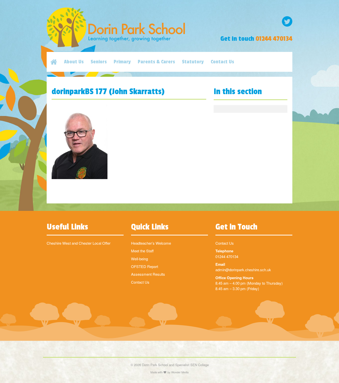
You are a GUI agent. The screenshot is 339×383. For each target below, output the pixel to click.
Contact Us (222, 62)
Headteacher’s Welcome (151, 243)
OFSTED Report (144, 266)
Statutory (193, 62)
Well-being (139, 258)
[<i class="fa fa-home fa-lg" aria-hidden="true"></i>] (57, 62)
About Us (74, 62)
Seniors (99, 62)
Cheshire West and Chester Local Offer (78, 243)
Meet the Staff (142, 250)
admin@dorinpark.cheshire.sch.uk (243, 269)
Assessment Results (148, 274)
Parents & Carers (156, 62)
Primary (122, 62)
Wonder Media (180, 372)
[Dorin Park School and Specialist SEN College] (127, 27)
